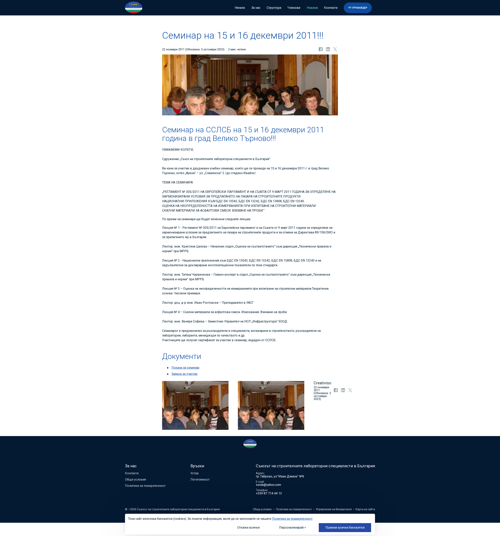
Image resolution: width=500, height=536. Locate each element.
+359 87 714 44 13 (269, 493)
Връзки (197, 466)
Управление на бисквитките (334, 509)
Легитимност (200, 479)
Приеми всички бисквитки (344, 527)
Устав (194, 473)
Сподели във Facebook (320, 49)
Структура (274, 7)
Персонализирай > (292, 527)
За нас (255, 7)
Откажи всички (248, 527)
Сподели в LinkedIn (327, 49)
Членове (294, 7)
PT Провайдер (357, 7)
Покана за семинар (185, 368)
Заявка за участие (184, 374)
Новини (312, 7)
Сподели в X (335, 49)
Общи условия (135, 479)
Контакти (331, 7)
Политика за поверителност (145, 486)
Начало (240, 7)
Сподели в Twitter (350, 391)
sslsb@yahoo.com (268, 485)
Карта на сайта (365, 509)
